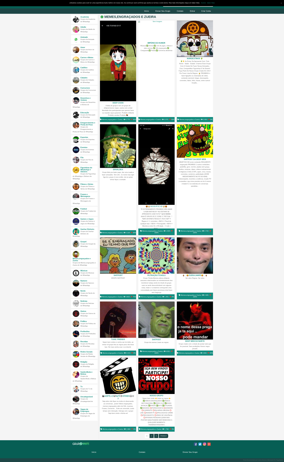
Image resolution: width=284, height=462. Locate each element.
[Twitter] (200, 444)
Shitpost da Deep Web (195, 159)
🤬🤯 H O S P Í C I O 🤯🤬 (156, 206)
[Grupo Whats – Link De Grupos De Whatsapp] (81, 444)
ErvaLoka (118, 169)
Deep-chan (118, 103)
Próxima (163, 436)
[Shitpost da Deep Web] (195, 141)
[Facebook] (195, 444)
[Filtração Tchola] (156, 255)
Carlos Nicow (262, 460)
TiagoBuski (279, 460)
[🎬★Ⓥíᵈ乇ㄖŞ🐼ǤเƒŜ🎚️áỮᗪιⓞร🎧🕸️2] (118, 376)
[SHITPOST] (118, 255)
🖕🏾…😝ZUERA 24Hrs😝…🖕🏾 (194, 275)
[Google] (209, 444)
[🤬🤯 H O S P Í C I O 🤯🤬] (156, 164)
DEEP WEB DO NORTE (195, 341)
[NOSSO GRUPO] (156, 376)
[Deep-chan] (118, 61)
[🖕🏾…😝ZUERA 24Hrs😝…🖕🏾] (195, 255)
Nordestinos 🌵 (195, 58)
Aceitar (203, 3)
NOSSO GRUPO (156, 396)
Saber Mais (211, 3)
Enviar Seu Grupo (162, 11)
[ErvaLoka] (118, 146)
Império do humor (156, 43)
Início (146, 11)
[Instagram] (204, 444)
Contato (180, 11)
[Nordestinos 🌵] (195, 39)
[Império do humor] (156, 31)
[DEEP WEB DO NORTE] (195, 321)
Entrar (192, 11)
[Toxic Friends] (118, 320)
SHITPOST (118, 275)
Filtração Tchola (156, 275)
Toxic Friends (118, 339)
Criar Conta (206, 11)
